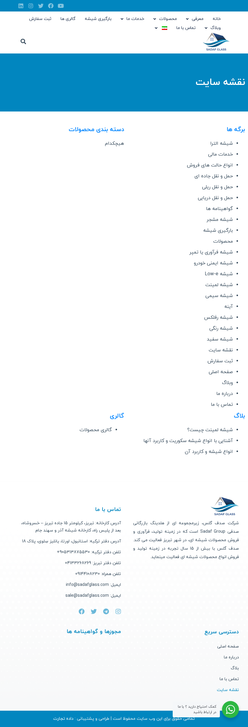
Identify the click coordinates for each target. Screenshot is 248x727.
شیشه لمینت (219, 285)
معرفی (198, 19)
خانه (217, 19)
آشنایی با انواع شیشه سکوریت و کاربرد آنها (188, 441)
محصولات (168, 19)
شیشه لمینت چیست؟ (210, 430)
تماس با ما (186, 28)
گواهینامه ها (219, 208)
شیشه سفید (220, 339)
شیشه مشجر (220, 219)
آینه (228, 306)
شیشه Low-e (219, 274)
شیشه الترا (221, 143)
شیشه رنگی (221, 328)
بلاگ (235, 668)
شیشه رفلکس (218, 317)
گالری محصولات (96, 430)
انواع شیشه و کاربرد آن (209, 451)
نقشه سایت (221, 350)
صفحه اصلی (221, 372)
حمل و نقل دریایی (215, 198)
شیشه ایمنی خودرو (213, 263)
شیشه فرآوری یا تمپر (211, 252)
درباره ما (224, 393)
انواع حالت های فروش (210, 165)
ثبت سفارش (40, 19)
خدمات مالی (220, 154)
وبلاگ (215, 28)
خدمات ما (135, 19)
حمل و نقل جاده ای (213, 176)
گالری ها (68, 19)
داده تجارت (63, 719)
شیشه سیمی (219, 295)
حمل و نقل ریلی (217, 187)
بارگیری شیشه (98, 19)
